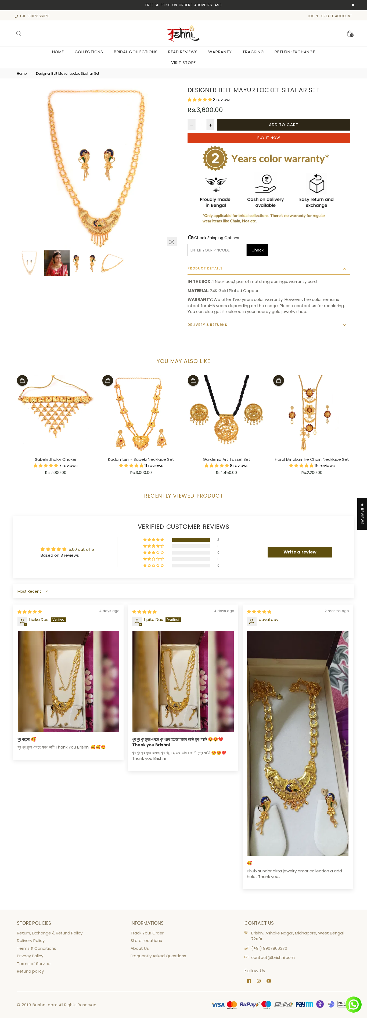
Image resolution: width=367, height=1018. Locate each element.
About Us (140, 948)
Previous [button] (24, 168)
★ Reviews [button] (362, 514)
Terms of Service (34, 963)
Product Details (205, 268)
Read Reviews (182, 52)
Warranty (220, 52)
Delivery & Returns (207, 324)
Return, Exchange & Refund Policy (49, 933)
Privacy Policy (30, 956)
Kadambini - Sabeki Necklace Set (141, 459)
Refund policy (30, 971)
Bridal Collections (136, 52)
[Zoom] (172, 241)
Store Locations (146, 940)
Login (313, 16)
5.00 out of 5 (81, 549)
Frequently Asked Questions (158, 956)
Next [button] (173, 168)
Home (58, 52)
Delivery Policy (31, 940)
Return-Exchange (295, 52)
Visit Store (183, 62)
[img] (29, 611)
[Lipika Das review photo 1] (68, 681)
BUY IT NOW (268, 137)
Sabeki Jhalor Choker (56, 459)
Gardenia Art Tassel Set (226, 459)
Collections (89, 52)
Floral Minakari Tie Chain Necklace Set (312, 459)
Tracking (253, 52)
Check (257, 250)
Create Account (336, 16)
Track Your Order (147, 933)
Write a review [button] (299, 552)
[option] (98, 168)
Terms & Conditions (36, 948)
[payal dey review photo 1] (298, 743)
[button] (200, 99)
